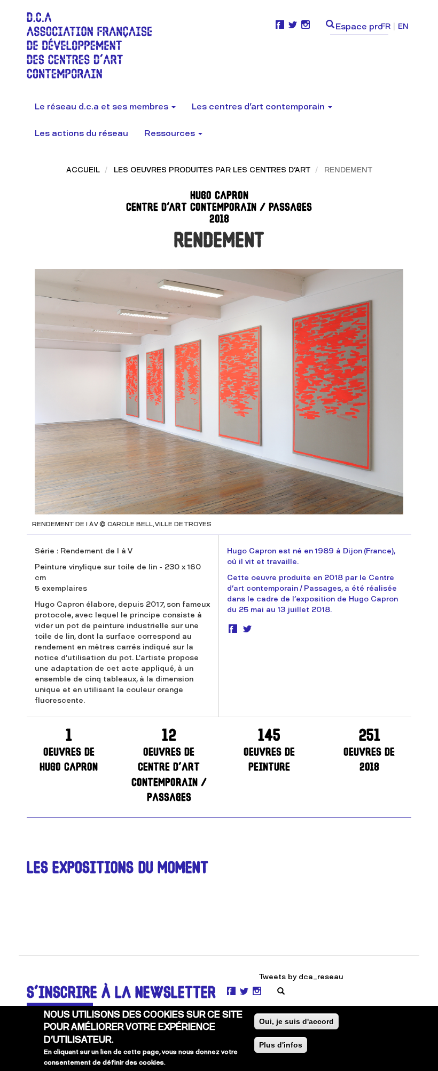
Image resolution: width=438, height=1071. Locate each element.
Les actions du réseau (81, 133)
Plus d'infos (280, 1045)
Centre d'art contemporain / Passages (169, 766)
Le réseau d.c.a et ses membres (102, 106)
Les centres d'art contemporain (259, 106)
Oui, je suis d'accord (296, 1021)
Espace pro (359, 26)
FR (385, 26)
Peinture (269, 751)
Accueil (83, 169)
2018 (369, 751)
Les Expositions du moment (117, 869)
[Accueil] (93, 45)
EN (403, 26)
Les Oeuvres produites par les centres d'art (212, 169)
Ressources (170, 133)
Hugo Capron (69, 751)
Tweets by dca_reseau (301, 976)
